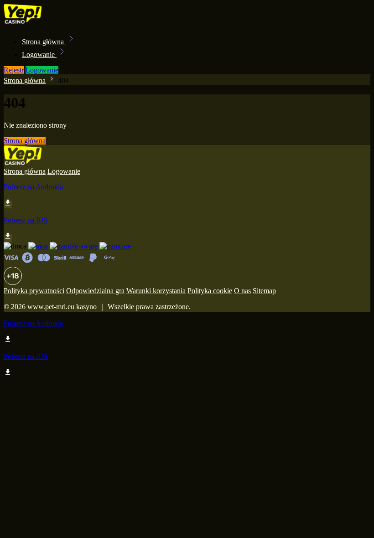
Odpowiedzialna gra (95, 291)
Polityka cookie (209, 291)
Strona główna (44, 42)
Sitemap (264, 291)
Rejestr (14, 70)
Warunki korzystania (156, 291)
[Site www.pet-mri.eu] (35, 22)
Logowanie (39, 54)
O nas (242, 291)
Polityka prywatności (34, 291)
